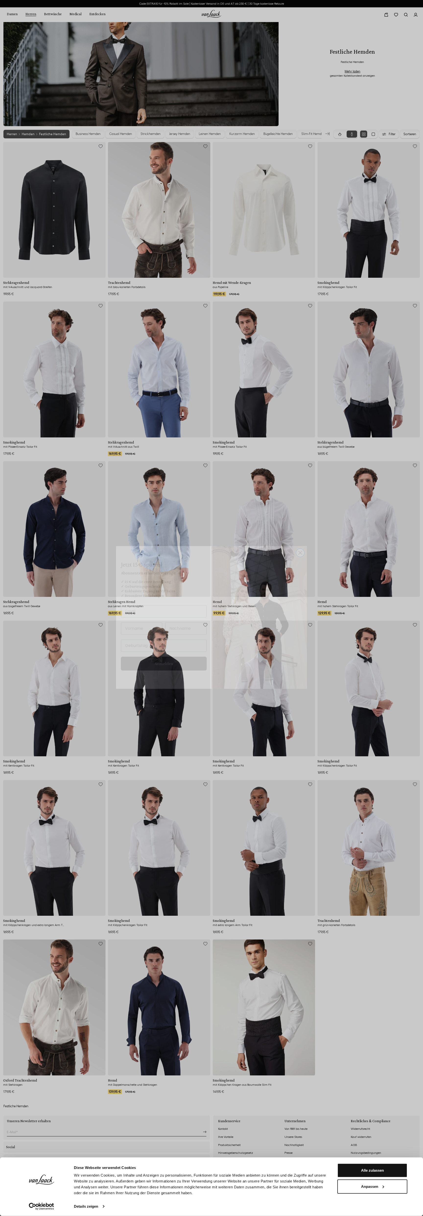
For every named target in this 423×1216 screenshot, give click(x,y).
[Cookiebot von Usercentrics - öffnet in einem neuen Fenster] (41, 1206)
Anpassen (369, 1186)
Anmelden (163, 654)
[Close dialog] (300, 543)
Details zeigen (86, 1206)
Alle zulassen (372, 1170)
